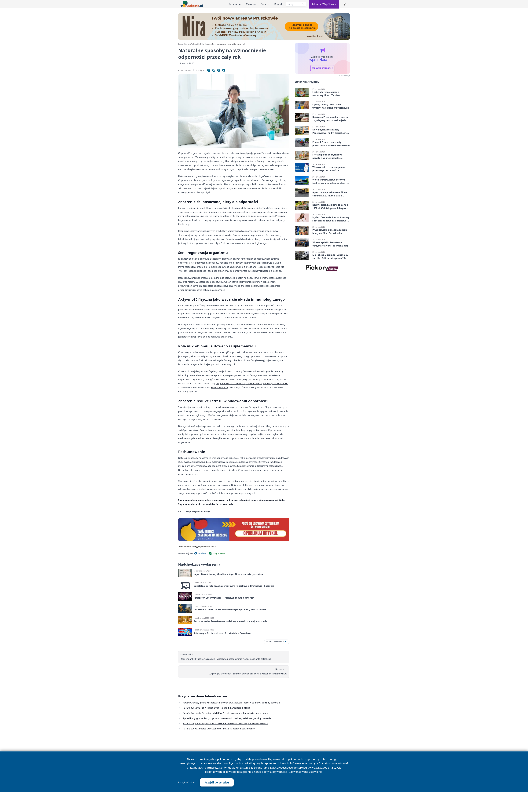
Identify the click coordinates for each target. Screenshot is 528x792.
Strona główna (183, 44)
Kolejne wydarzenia (275, 641)
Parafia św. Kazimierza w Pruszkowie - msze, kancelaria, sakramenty (219, 728)
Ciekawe (251, 4)
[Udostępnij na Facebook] (223, 70)
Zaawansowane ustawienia (305, 772)
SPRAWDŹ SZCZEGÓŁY (322, 68)
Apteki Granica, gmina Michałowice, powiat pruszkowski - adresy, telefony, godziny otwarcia (231, 702)
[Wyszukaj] (303, 4)
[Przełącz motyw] (345, 4)
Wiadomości (194, 44)
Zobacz (265, 4)
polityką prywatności (275, 772)
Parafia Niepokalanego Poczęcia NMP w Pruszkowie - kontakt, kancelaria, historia (225, 723)
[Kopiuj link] (209, 70)
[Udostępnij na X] (218, 70)
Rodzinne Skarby (219, 387)
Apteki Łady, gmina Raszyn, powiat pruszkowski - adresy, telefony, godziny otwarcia (227, 718)
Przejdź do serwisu (217, 782)
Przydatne (235, 4)
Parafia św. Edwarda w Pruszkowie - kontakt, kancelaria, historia (216, 707)
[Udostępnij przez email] (213, 70)
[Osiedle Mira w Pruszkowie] (264, 26)
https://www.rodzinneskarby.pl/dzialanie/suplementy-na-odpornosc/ (252, 383)
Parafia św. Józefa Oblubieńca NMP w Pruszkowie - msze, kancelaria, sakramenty (225, 713)
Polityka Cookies (187, 782)
